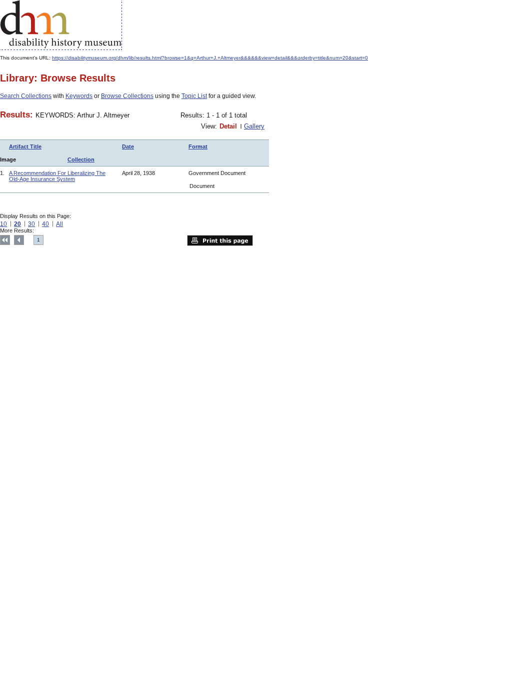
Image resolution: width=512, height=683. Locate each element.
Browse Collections (127, 96)
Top (5, 240)
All (59, 224)
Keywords (79, 96)
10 (3, 224)
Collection (81, 159)
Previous (19, 240)
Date (128, 147)
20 (17, 224)
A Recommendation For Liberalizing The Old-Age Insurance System (57, 176)
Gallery (254, 126)
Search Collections (26, 96)
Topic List (194, 96)
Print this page (220, 240)
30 (31, 224)
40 (45, 224)
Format (198, 147)
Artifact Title (25, 147)
